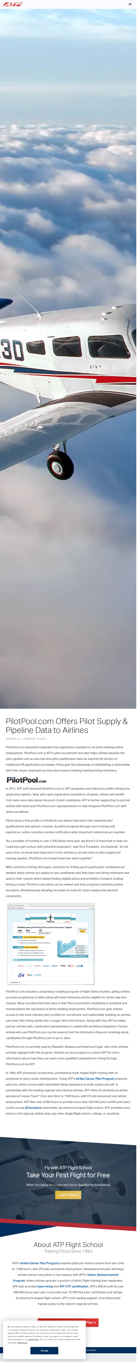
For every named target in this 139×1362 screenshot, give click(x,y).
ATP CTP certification (73, 1286)
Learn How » (68, 1195)
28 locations (33, 1107)
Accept (44, 1350)
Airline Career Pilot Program (95, 1078)
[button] (130, 4)
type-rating (45, 1286)
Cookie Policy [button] (33, 1339)
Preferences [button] (22, 1343)
